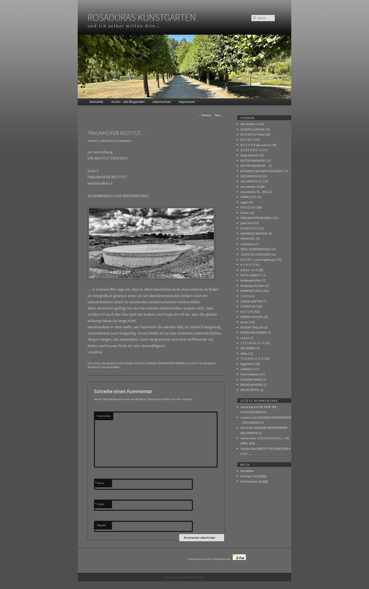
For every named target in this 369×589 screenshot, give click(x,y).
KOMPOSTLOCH (251, 291)
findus (244, 213)
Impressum (187, 102)
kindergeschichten (252, 286)
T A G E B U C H (250, 359)
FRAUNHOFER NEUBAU (172, 363)
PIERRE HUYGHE (251, 317)
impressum (247, 244)
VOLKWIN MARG (251, 379)
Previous (205, 115)
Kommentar (104, 416)
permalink (112, 367)
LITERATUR (247, 306)
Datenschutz (162, 102)
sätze (243, 353)
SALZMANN (247, 348)
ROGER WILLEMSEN (253, 332)
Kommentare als (254, 481)
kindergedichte (250, 280)
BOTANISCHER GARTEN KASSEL (261, 171)
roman (244, 338)
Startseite (96, 102)
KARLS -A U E (249, 270)
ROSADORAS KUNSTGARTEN (142, 17)
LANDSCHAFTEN (251, 301)
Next (219, 115)
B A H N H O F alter (252, 134)
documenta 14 (249, 187)
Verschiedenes (249, 374)
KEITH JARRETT (251, 275)
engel (244, 202)
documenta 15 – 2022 (254, 192)
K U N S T (193, 363)
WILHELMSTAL (249, 390)
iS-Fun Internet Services (219, 559)
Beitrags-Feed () (253, 476)
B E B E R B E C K (251, 150)
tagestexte (247, 364)
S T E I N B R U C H (252, 343)
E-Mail (99, 504)
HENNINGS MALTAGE (254, 233)
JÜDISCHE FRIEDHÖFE (255, 254)
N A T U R (246, 312)
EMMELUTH (248, 197)
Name (99, 483)
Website (101, 525)
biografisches (249, 155)
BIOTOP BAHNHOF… (254, 166)
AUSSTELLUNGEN (145, 363)
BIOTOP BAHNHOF (252, 160)
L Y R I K (245, 296)
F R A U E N (247, 207)
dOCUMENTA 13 (250, 181)
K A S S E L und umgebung (257, 260)
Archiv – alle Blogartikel (128, 102)
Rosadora (125, 141)
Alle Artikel (126, 363)
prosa (244, 322)
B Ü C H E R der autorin (255, 145)
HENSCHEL (247, 239)
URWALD (246, 369)
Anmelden (247, 471)
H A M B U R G (249, 228)
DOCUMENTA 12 (251, 176)
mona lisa (246, 407)
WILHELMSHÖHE (251, 385)
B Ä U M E (246, 140)
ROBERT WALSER (252, 327)
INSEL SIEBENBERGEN (255, 249)
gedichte (246, 223)
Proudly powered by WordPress (184, 577)
